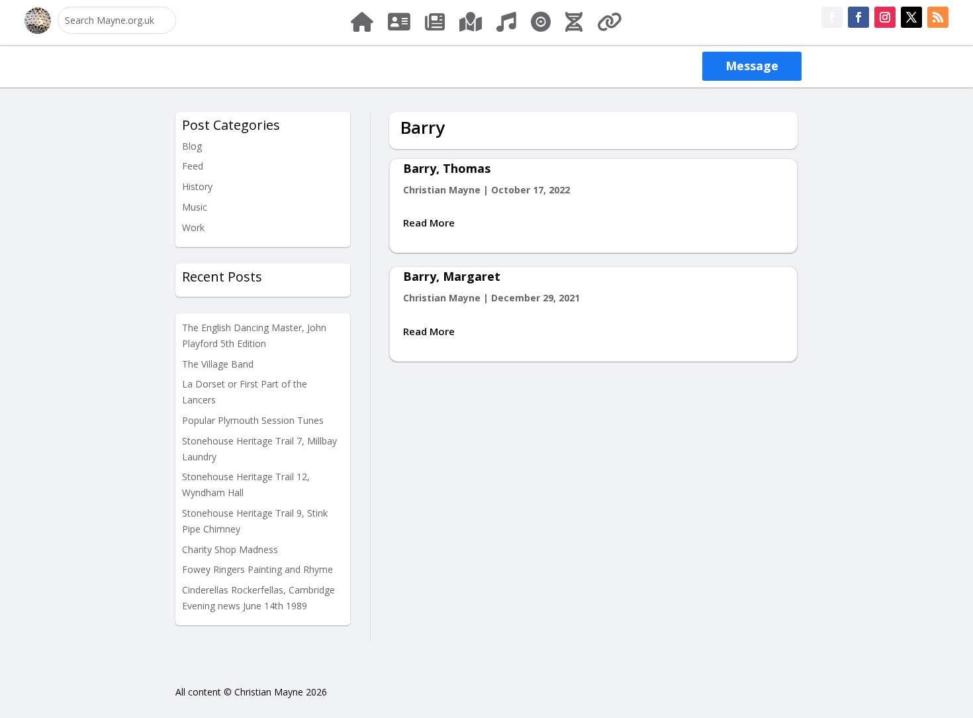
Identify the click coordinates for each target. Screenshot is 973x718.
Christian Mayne (442, 189)
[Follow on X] (911, 17)
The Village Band (218, 364)
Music (194, 207)
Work (193, 227)
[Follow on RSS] (938, 17)
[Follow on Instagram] (885, 17)
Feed (192, 166)
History (197, 186)
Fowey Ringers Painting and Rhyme (257, 569)
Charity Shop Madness (230, 549)
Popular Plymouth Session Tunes (253, 420)
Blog (192, 146)
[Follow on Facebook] (832, 17)
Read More (429, 222)
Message (751, 66)
